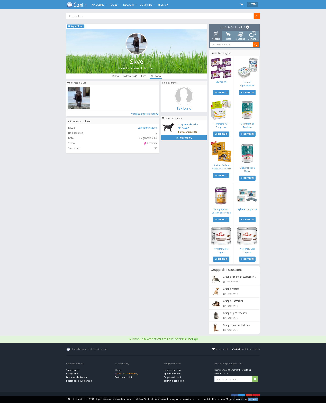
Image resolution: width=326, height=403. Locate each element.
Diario (115, 76)
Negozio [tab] (216, 38)
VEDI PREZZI (221, 92)
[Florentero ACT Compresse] (221, 110)
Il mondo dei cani (75, 363)
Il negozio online (172, 363)
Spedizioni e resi (172, 373)
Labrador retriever (129, 68)
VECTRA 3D (221, 82)
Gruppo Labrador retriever (188, 126)
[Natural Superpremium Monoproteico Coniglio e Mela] (247, 68)
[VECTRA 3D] (221, 68)
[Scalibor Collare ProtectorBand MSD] (221, 151)
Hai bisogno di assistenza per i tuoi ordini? (163, 339)
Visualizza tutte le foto (143, 113)
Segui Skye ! (76, 26)
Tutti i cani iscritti (123, 377)
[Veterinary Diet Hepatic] (221, 236)
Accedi (252, 4)
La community (122, 363)
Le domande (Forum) (76, 377)
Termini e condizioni (174, 380)
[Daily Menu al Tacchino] (247, 110)
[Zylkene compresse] (247, 195)
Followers (130, 76)
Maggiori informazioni (236, 399)
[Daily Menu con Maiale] (247, 153)
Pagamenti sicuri (172, 377)
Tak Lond (149, 68)
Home (118, 370)
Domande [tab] (253, 38)
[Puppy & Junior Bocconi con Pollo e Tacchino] (221, 195)
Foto (143, 76)
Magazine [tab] (240, 38)
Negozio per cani (172, 370)
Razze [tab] (228, 38)
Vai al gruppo (183, 137)
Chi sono (155, 76)
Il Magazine (72, 373)
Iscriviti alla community (126, 373)
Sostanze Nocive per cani (79, 380)
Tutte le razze (73, 370)
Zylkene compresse (247, 209)
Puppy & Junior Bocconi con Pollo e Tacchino (221, 213)
